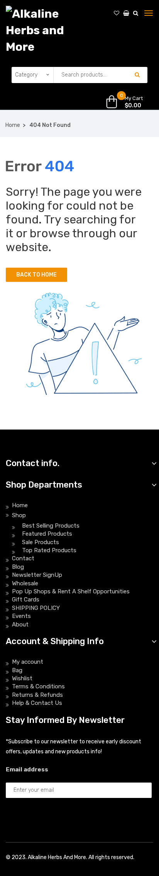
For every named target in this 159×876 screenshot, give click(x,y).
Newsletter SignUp (37, 574)
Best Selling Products (51, 525)
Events (21, 616)
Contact (23, 558)
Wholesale (25, 583)
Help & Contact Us (37, 702)
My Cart (134, 98)
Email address (27, 769)
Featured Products (47, 533)
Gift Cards (25, 599)
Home (12, 125)
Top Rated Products (49, 550)
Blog (18, 566)
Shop (19, 515)
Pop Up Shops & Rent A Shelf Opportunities (71, 591)
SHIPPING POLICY (36, 608)
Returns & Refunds (37, 694)
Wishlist (22, 678)
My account (27, 661)
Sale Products (40, 542)
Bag (17, 670)
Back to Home (36, 274)
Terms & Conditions (38, 686)
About (20, 624)
